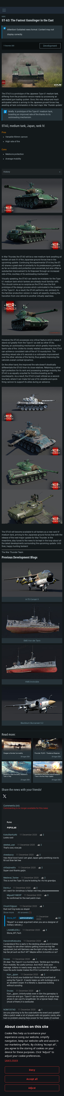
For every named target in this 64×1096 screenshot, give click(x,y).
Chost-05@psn (10, 906)
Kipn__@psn (12, 974)
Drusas (6, 959)
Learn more (11, 1060)
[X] (5, 796)
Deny (32, 1070)
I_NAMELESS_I (13, 930)
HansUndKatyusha (12, 941)
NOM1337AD (9, 1009)
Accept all (32, 1079)
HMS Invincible (32, 682)
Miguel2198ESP (14, 895)
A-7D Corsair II (32, 599)
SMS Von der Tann (32, 640)
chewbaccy (8, 855)
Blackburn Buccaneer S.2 (32, 723)
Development (50, 45)
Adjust (32, 1087)
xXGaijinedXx (9, 867)
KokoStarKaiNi (10, 835)
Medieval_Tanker (11, 878)
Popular (11, 828)
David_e (7, 888)
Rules (9, 822)
